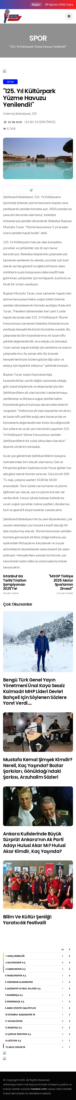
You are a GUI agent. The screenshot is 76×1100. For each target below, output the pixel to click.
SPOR (10, 81)
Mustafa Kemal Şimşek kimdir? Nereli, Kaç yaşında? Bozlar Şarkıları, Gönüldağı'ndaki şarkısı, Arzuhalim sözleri (37, 768)
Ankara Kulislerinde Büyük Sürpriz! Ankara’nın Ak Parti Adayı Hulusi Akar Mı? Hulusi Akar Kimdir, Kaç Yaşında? (34, 843)
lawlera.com (39, 1089)
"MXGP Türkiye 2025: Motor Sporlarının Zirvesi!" (61, 584)
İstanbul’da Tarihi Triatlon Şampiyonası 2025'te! (14, 584)
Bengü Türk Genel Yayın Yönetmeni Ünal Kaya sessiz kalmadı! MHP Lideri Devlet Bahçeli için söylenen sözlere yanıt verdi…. (34, 691)
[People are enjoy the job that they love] (38, 641)
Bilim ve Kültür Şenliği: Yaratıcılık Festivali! (27, 920)
